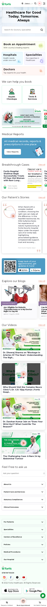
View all (41, 165)
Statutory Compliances (13, 499)
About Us (7, 484)
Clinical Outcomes (11, 507)
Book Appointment (23, 605)
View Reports (13, 152)
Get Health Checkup (40, 605)
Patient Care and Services (14, 492)
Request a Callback (7, 605)
